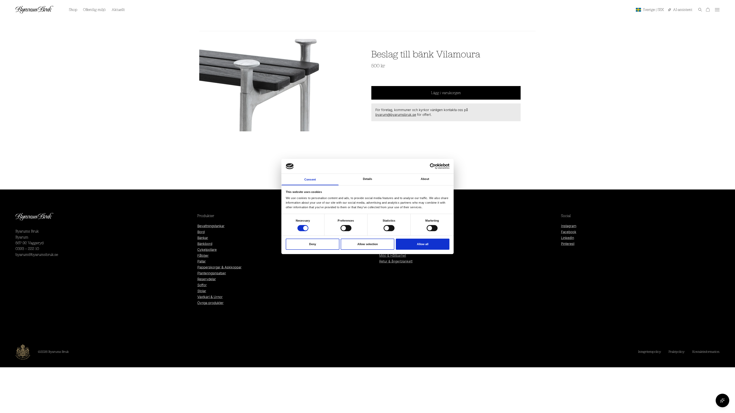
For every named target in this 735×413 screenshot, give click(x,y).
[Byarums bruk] (34, 9)
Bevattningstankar (211, 226)
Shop (73, 9)
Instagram (568, 226)
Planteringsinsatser (211, 273)
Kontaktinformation (705, 352)
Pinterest (567, 244)
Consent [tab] (310, 179)
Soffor (202, 285)
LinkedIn (567, 238)
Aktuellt (118, 9)
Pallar (201, 261)
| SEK (653, 9)
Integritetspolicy (649, 352)
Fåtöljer (203, 256)
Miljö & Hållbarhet (392, 256)
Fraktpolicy (676, 352)
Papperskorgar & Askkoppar (219, 267)
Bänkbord (204, 244)
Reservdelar (206, 279)
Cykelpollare (207, 250)
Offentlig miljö (94, 9)
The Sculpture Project (396, 244)
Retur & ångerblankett (395, 261)
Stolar (201, 291)
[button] (697, 9)
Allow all (422, 244)
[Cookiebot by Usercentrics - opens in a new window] (432, 166)
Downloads (387, 232)
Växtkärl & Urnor (210, 297)
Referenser (387, 238)
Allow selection (367, 244)
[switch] (346, 228)
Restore (385, 250)
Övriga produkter (210, 303)
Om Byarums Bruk (393, 226)
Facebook (568, 232)
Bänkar (202, 238)
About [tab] (425, 178)
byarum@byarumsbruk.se (395, 115)
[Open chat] (722, 400)
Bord (201, 232)
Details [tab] (367, 178)
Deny (312, 244)
